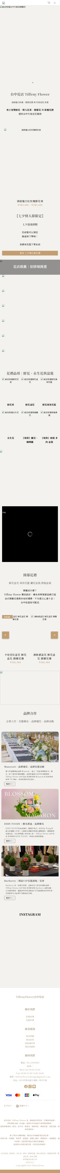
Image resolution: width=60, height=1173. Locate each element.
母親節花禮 (51, 1153)
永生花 (19, 1153)
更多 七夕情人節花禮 (30, 253)
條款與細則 (30, 1046)
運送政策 (30, 1039)
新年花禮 (33, 1156)
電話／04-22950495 (30, 1062)
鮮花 (25, 1153)
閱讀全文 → (9, 784)
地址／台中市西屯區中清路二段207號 (30, 1080)
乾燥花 (12, 1153)
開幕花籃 (31, 1153)
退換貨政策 (30, 1043)
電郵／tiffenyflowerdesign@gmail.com (30, 1076)
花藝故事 (30, 1020)
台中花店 (4, 1153)
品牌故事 (30, 1016)
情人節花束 (41, 1153)
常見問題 (30, 1036)
